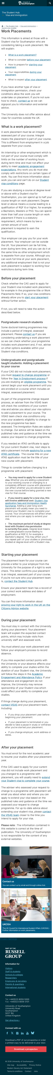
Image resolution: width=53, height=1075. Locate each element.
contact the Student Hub (18, 581)
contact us (24, 100)
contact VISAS (9, 704)
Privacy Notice (35, 1065)
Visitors (8, 968)
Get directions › (12, 1020)
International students (15, 987)
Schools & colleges (14, 974)
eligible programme (35, 381)
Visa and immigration (16, 15)
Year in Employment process (29, 378)
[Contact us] (26, 867)
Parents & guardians (14, 984)
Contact (28, 1071)
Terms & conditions (14, 1071)
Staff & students (12, 971)
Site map (10, 1065)
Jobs (36, 1071)
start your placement (36, 297)
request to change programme (29, 375)
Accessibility (22, 1065)
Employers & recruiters (15, 981)
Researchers (11, 978)
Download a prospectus (26, 1049)
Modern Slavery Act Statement (19, 1068)
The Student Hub (11, 12)
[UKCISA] (26, 911)
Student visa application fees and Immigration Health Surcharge (26, 503)
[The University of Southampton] (26, 3)
